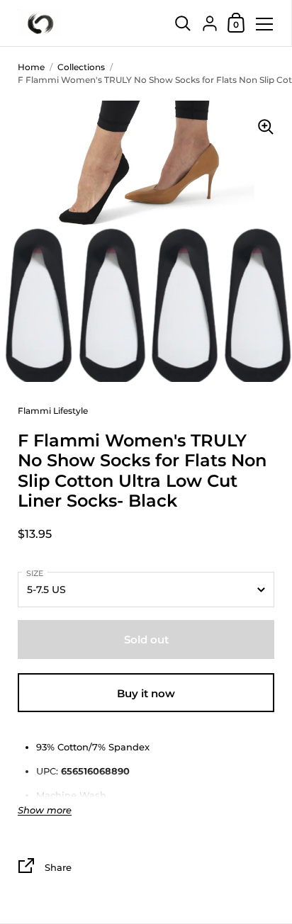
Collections (81, 67)
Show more (45, 810)
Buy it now (146, 693)
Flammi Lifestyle (53, 410)
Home (31, 67)
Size (34, 573)
